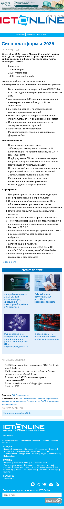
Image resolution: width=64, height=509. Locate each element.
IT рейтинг (35, 451)
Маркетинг (18, 467)
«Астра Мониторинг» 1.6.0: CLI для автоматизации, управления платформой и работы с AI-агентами (16, 300)
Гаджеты (7, 472)
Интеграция (29, 465)
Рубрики (20, 35)
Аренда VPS (8, 478)
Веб (52, 465)
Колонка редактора (21, 451)
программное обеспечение (32, 398)
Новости (7, 449)
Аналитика (17, 449)
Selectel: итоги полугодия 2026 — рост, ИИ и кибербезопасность (44, 298)
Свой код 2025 (12, 386)
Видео (43, 454)
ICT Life (46, 451)
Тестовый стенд (10, 454)
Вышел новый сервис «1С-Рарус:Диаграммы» (28, 383)
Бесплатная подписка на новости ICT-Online (26, 490)
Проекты (52, 449)
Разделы (31, 35)
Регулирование (30, 470)
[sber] (32, 5)
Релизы (35, 454)
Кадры (18, 470)
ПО (13, 395)
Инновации (53, 470)
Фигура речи (24, 454)
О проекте (8, 435)
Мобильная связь (21, 463)
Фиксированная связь (12, 465)
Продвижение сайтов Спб (17, 413)
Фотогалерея (54, 454)
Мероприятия (41, 449)
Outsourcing (8, 470)
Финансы (43, 470)
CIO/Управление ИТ (39, 463)
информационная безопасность (25, 401)
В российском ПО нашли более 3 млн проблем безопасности (46, 336)
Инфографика (9, 456)
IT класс (6, 451)
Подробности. (9, 262)
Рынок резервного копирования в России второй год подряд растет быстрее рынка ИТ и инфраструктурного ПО (16, 340)
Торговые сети (31, 467)
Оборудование (46, 467)
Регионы (41, 35)
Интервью (28, 449)
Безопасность (22, 395)
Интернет (7, 463)
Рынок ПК (7, 467)
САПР (43, 401)
